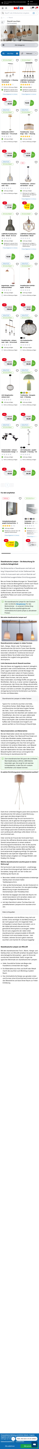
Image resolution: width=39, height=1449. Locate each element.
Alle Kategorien (20, 45)
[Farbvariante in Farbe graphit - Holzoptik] (21, 447)
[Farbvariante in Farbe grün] (34, 519)
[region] (19, 524)
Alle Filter (10, 53)
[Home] (19, 8)
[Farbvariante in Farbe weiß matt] (27, 447)
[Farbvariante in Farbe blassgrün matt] (21, 392)
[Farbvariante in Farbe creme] (28, 519)
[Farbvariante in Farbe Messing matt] (27, 392)
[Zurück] (3, 22)
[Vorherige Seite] (3, 485)
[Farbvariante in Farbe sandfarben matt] (29, 392)
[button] (6, 8)
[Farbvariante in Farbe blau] (31, 519)
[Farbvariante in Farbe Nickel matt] (24, 392)
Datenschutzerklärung (7, 1441)
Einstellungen (20, 1441)
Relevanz (29, 53)
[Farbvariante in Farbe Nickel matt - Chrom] (24, 338)
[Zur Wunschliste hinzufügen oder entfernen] (17, 60)
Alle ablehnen (10, 1446)
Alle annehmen (29, 1446)
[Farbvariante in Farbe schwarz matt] (21, 338)
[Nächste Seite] (12, 485)
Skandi (11, 17)
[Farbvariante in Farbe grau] (26, 519)
